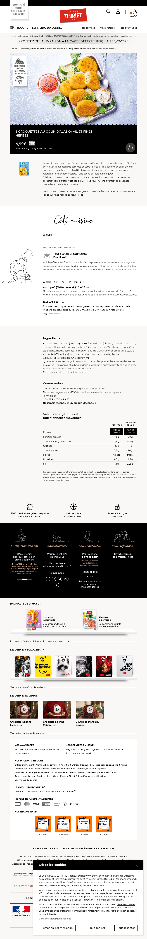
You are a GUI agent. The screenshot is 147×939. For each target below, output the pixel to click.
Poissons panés (55, 48)
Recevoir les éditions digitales (25, 641)
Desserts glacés (95, 772)
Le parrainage (22, 753)
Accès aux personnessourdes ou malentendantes (90, 584)
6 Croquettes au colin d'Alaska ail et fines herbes (91, 48)
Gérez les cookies (26, 860)
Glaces (81, 772)
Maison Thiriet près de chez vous (57, 555)
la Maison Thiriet (24, 546)
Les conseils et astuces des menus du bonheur (51, 791)
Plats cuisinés (42, 768)
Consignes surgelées (89, 749)
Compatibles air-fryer (47, 765)
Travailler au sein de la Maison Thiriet (122, 555)
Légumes (101, 768)
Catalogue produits (117, 856)
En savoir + (75, 804)
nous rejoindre (122, 546)
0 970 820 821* (90, 557)
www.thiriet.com (95, 875)
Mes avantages (128, 27)
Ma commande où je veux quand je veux (57, 564)
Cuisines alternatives (47, 776)
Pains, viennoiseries (25, 776)
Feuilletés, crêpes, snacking (104, 765)
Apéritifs (65, 765)
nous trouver (57, 546)
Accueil (13, 48)
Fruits (73, 772)
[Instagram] (54, 578)
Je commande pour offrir (79, 753)
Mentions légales (96, 856)
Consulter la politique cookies (55, 918)
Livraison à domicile (113, 749)
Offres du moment (24, 765)
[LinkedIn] (57, 584)
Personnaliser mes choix (57, 928)
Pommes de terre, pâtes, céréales (32, 772)
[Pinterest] (66, 578)
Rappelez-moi (90, 572)
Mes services (88, 27)
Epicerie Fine (66, 776)
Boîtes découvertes (85, 776)
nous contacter (90, 546)
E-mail (89, 576)
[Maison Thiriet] (73, 15)
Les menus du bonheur (48, 27)
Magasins (71, 749)
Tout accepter (126, 928)
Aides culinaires (60, 772)
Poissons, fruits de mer (32, 48)
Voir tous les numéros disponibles (27, 687)
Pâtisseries (111, 772)
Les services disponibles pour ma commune (56, 856)
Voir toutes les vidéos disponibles (27, 733)
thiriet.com (26, 856)
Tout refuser (97, 928)
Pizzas (123, 765)
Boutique (102, 776)
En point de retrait (49, 749)
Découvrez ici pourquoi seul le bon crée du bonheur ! (24, 557)
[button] (118, 12)
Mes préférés (107, 27)
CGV (83, 856)
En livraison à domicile (26, 749)
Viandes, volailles (85, 768)
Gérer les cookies (126, 904)
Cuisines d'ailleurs (24, 768)
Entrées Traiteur (80, 765)
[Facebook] (48, 578)
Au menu (19, 791)
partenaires (117, 875)
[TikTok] (60, 578)
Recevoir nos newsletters (56, 641)
